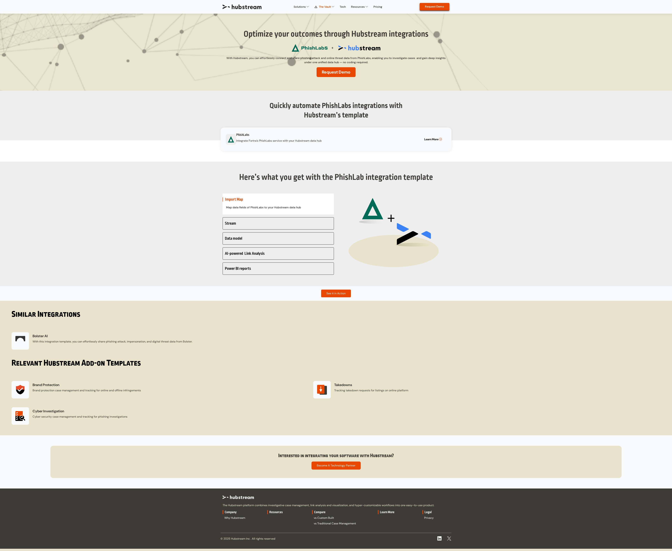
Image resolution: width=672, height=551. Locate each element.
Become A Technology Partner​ (336, 465)
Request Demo (434, 6)
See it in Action (336, 293)
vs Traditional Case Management (335, 523)
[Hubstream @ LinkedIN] (439, 539)
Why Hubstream (234, 518)
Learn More (431, 139)
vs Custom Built (324, 518)
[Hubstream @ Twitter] (449, 537)
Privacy (429, 518)
